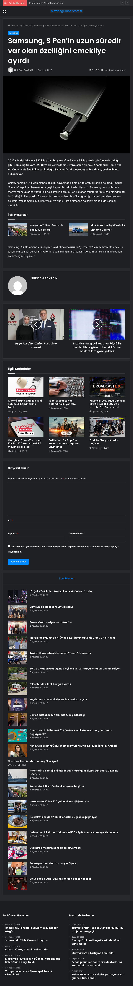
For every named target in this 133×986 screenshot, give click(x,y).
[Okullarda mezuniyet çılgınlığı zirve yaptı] (17, 852)
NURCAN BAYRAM (23, 70)
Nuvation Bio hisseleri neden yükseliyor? (33, 761)
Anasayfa (15, 25)
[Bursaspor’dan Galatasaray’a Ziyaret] (17, 868)
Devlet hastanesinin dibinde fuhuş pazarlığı (57, 715)
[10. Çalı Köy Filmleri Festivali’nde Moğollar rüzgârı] (17, 596)
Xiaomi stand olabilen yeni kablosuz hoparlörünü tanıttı (25, 404)
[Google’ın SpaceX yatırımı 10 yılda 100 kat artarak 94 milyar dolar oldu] (25, 427)
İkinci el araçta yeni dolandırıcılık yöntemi (62, 402)
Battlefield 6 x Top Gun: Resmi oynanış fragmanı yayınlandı (64, 444)
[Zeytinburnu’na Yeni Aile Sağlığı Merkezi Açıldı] (17, 704)
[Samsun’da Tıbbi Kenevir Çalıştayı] (17, 611)
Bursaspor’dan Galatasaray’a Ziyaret (54, 863)
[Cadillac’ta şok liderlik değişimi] (107, 427)
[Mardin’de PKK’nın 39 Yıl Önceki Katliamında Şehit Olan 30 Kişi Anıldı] (17, 642)
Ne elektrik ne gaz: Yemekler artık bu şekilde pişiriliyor (63, 817)
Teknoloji (27, 25)
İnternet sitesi (76, 533)
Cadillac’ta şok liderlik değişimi (104, 442)
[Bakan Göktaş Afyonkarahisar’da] (17, 627)
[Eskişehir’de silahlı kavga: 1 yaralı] (17, 688)
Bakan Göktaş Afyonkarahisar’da (45, 3)
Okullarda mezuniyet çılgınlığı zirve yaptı (55, 848)
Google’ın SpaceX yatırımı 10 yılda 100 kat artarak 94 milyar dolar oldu (24, 444)
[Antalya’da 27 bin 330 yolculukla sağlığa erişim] (17, 806)
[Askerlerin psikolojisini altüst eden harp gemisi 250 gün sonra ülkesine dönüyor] (17, 775)
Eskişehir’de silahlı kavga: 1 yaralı (50, 684)
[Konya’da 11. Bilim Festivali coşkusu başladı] (17, 229)
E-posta (13, 533)
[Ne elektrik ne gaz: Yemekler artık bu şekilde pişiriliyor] (17, 821)
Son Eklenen (66, 578)
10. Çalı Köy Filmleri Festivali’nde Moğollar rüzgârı (61, 591)
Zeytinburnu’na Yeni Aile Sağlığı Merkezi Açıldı (58, 699)
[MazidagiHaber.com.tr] (66, 11)
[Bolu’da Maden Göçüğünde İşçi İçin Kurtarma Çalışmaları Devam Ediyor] (17, 673)
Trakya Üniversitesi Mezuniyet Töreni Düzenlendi (60, 653)
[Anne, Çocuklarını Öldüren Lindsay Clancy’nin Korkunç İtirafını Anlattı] (17, 750)
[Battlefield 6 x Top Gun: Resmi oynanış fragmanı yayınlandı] (66, 427)
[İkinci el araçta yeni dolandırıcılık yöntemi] (66, 387)
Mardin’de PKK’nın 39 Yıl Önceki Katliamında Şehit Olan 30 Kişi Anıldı (72, 637)
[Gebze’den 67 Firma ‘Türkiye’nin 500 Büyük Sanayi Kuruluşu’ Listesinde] (17, 837)
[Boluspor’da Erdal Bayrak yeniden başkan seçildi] (17, 883)
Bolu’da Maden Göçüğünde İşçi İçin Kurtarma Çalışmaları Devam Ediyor (75, 668)
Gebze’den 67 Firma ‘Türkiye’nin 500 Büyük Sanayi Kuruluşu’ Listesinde (74, 832)
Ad (10, 520)
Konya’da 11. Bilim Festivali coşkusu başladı (57, 786)
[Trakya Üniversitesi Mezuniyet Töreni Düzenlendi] (17, 657)
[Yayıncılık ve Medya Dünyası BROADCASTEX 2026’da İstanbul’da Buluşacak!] (107, 387)
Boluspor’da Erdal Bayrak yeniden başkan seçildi (60, 878)
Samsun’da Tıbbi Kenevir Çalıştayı (51, 607)
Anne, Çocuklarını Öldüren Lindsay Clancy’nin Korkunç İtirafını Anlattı (73, 746)
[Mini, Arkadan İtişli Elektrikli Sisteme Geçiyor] (78, 229)
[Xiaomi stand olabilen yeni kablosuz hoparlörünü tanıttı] (25, 387)
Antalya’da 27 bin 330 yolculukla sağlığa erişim (59, 801)
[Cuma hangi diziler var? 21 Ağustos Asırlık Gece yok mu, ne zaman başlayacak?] (17, 735)
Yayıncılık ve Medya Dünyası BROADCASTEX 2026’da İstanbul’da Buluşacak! (107, 404)
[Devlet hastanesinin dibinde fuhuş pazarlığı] (17, 719)
